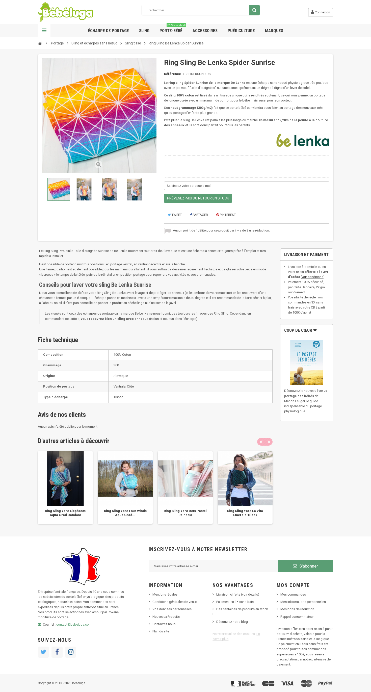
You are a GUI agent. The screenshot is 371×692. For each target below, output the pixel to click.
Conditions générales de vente (174, 602)
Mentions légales (164, 594)
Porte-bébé (173, 28)
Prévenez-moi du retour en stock (198, 198)
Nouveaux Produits (166, 617)
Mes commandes (293, 594)
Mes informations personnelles (303, 602)
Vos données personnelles (172, 609)
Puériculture (241, 30)
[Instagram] (70, 652)
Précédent (42, 189)
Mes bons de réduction (297, 609)
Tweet (176, 215)
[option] (65, 487)
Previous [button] (261, 442)
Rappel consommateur (297, 617)
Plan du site (160, 631)
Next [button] (269, 442)
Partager (200, 215)
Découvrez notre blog (232, 622)
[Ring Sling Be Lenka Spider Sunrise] (58, 189)
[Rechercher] (254, 10)
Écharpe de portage (108, 30)
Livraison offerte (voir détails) (237, 594)
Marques (274, 30)
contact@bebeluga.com (74, 624)
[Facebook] (57, 652)
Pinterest (227, 215)
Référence (172, 74)
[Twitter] (43, 652)
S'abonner (308, 566)
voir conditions (312, 277)
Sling (144, 30)
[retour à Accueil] (40, 42)
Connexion (322, 12)
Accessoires (205, 30)
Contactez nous (163, 624)
